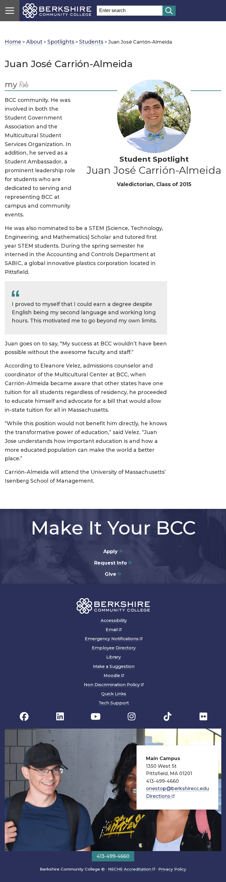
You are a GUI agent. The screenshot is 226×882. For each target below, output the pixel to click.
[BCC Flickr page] (203, 716)
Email (112, 629)
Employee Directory (114, 648)
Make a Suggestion (113, 666)
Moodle (112, 675)
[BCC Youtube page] (96, 716)
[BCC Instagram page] (131, 716)
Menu (9, 10)
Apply (110, 551)
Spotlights (60, 42)
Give (110, 574)
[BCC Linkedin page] (60, 716)
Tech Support (114, 703)
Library (113, 657)
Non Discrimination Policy (112, 684)
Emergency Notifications (112, 638)
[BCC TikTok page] (167, 716)
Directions (159, 796)
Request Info (110, 563)
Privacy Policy (172, 869)
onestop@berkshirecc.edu (177, 788)
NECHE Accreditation (130, 869)
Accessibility (114, 620)
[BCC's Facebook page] (24, 716)
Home (13, 42)
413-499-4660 (113, 856)
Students (91, 42)
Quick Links (113, 693)
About (34, 42)
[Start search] (169, 11)
